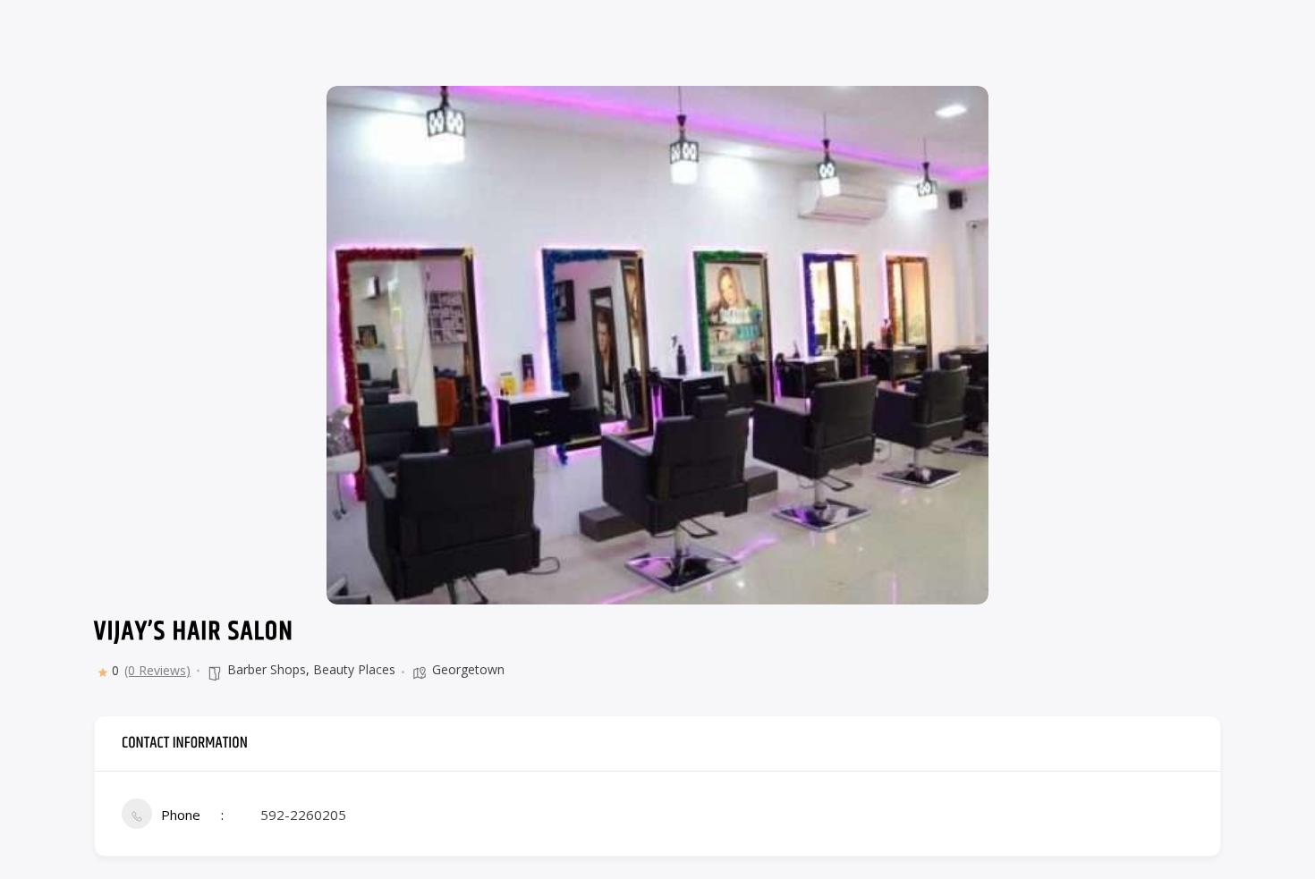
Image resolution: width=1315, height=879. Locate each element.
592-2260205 (303, 815)
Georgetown (468, 669)
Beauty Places (354, 669)
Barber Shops (266, 669)
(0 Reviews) (157, 670)
